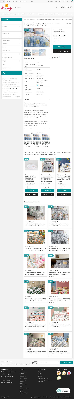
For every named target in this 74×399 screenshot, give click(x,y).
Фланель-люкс (5, 76)
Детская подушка (6, 96)
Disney (7, 80)
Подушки (16, 14)
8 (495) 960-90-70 (67, 7)
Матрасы (4, 61)
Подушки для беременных (14, 76)
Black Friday (10, 86)
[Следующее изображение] (37, 165)
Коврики (4, 47)
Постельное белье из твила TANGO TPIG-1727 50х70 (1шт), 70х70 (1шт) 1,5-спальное (59, 300)
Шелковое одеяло (6, 78)
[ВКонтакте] (2, 382)
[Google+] (7, 382)
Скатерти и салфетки (7, 57)
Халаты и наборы (6, 50)
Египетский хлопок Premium (8, 82)
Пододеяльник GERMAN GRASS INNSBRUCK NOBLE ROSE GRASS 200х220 (30, 179)
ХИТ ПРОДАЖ (13, 78)
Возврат (40, 375)
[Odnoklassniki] (4, 382)
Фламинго (11, 80)
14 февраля (13, 94)
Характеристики (29, 58)
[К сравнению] (67, 23)
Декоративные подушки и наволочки (10, 92)
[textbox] (36, 7)
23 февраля (17, 96)
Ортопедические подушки (8, 84)
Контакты (15, 1)
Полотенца (65, 14)
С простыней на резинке (8, 90)
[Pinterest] (9, 382)
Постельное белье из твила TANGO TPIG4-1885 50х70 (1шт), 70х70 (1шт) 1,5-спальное (59, 353)
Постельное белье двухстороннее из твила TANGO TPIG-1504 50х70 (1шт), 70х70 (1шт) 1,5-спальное (35, 326)
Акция (15, 84)
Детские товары (55, 14)
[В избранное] (70, 23)
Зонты (4, 64)
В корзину (62, 47)
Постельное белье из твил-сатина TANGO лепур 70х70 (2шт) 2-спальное (63, 178)
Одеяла (23, 14)
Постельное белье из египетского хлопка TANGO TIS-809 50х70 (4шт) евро (47, 178)
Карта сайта (40, 381)
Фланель (12, 96)
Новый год (5, 86)
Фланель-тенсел (16, 86)
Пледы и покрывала (43, 14)
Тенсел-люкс (8, 94)
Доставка (8, 1)
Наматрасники (31, 14)
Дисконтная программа (24, 1)
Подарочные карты (7, 68)
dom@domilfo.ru (6, 380)
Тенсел (4, 94)
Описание (27, 100)
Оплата (2, 1)
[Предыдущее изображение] (26, 165)
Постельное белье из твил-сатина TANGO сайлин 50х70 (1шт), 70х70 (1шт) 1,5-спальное (59, 274)
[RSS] (12, 382)
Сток (4, 88)
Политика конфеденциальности (45, 380)
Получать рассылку (66, 362)
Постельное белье (6, 14)
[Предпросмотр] (31, 165)
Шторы (4, 54)
